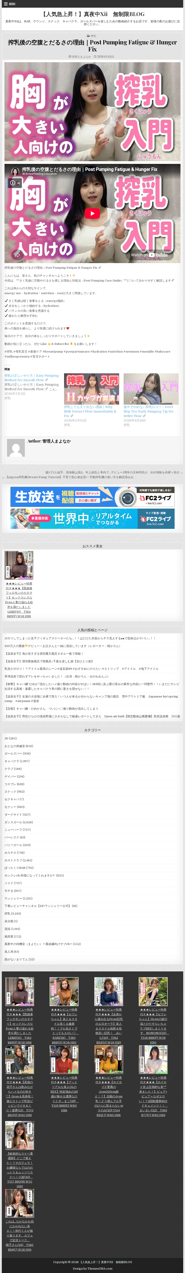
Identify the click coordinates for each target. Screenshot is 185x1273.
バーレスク (12, 837)
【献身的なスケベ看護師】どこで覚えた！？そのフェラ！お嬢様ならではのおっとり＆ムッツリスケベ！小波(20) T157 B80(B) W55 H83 (20, 1170)
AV (6, 738)
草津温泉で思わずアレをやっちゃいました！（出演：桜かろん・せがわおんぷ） (57, 676)
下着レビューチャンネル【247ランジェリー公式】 (38, 906)
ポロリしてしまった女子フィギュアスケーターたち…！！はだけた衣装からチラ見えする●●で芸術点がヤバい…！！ (80, 638)
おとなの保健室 (15, 746)
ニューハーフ (13, 829)
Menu (12, 4)
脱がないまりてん (16, 959)
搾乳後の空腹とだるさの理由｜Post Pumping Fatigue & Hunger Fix (92, 45)
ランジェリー (13, 898)
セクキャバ (12, 799)
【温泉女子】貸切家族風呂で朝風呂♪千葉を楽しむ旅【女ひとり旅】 (49, 661)
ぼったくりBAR (15, 867)
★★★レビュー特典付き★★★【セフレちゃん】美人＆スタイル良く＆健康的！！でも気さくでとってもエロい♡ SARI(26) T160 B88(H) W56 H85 (65, 1026)
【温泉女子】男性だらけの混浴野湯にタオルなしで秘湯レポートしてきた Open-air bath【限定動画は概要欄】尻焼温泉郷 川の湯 (92, 716)
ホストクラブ (13, 860)
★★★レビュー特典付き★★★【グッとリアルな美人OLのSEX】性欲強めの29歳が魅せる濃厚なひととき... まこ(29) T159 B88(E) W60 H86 (65, 1094)
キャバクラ (12, 761)
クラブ (9, 769)
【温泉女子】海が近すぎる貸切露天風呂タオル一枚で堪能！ (44, 653)
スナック (10, 791)
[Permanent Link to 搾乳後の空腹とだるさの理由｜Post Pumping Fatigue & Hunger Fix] (92, 111)
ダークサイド (13, 814)
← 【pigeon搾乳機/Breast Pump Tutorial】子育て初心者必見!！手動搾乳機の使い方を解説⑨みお (68, 477)
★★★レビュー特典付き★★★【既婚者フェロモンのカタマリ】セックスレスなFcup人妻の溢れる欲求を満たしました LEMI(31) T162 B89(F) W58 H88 (19, 600)
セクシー (10, 807)
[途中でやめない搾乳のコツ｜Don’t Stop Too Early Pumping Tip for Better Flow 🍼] (151, 389)
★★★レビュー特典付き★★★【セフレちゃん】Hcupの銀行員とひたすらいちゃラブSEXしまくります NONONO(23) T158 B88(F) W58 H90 (154, 1026)
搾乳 (93, 35)
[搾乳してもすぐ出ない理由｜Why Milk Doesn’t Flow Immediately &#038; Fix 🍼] (91, 389)
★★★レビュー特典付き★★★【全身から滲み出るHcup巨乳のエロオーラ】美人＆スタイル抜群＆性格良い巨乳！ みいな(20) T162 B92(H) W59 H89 (109, 1026)
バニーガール (13, 845)
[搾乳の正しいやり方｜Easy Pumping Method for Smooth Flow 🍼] (34, 386)
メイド (9, 883)
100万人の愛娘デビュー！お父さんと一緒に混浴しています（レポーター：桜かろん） (63, 646)
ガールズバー (13, 753)
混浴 (7, 929)
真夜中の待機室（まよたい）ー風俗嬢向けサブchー (38, 944)
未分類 (9, 921)
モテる (9, 890)
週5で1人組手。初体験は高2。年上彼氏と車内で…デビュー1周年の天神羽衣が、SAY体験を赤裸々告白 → (114, 472)
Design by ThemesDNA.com (92, 1268)
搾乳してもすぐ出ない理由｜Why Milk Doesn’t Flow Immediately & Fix (90, 411)
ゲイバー (10, 776)
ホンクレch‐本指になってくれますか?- (30, 875)
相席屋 (9, 936)
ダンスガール (13, 822)
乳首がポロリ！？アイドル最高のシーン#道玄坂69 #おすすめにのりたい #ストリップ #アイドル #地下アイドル (82, 668)
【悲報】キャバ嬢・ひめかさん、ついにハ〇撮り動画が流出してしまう (51, 708)
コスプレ (10, 784)
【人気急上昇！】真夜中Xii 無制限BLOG (92, 13)
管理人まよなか (81, 56)
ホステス (10, 852)
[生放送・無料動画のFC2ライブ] (92, 506)
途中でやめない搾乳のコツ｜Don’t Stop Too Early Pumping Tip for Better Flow (148, 411)
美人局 (9, 951)
